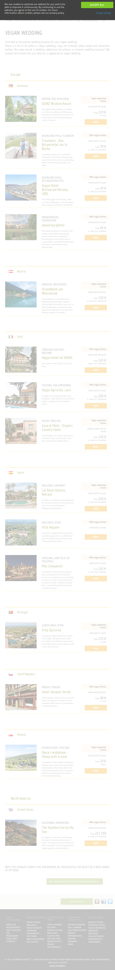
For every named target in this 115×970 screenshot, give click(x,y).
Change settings (103, 13)
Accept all (97, 4)
